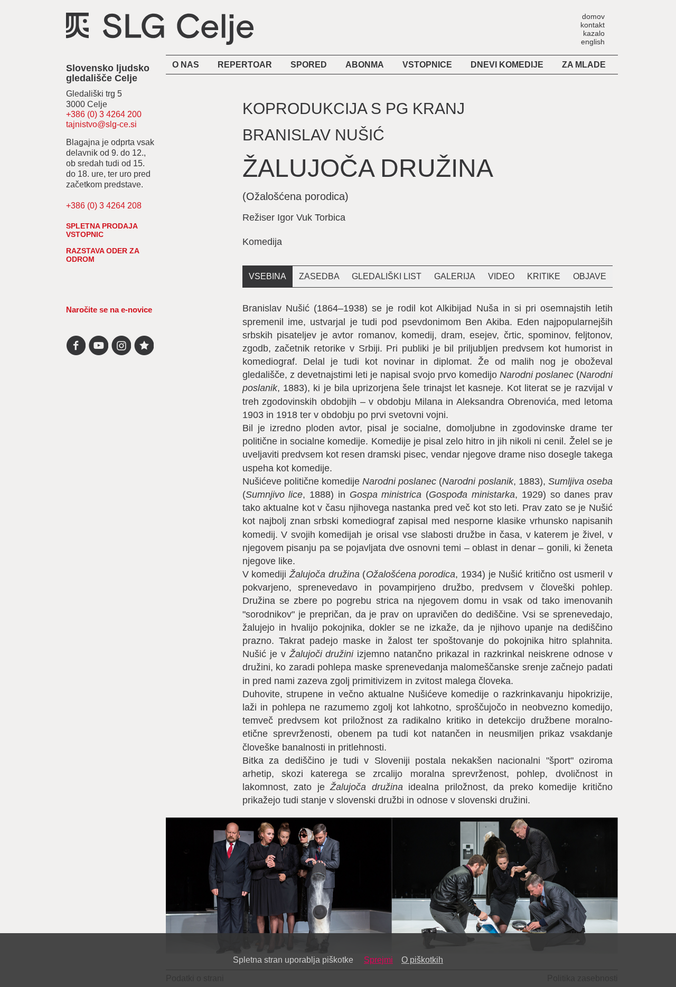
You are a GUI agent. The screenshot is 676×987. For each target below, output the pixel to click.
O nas (185, 64)
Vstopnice (427, 64)
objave (589, 276)
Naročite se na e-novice (109, 309)
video (501, 276)
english (593, 41)
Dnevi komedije (507, 64)
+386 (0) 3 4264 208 (104, 205)
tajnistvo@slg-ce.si (101, 124)
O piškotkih (422, 959)
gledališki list (386, 276)
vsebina (267, 276)
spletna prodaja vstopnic (101, 230)
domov (593, 16)
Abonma (364, 64)
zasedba (319, 276)
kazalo (594, 33)
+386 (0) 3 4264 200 (104, 114)
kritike (543, 276)
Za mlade (584, 64)
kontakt (592, 25)
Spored (308, 64)
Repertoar (245, 64)
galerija (454, 276)
